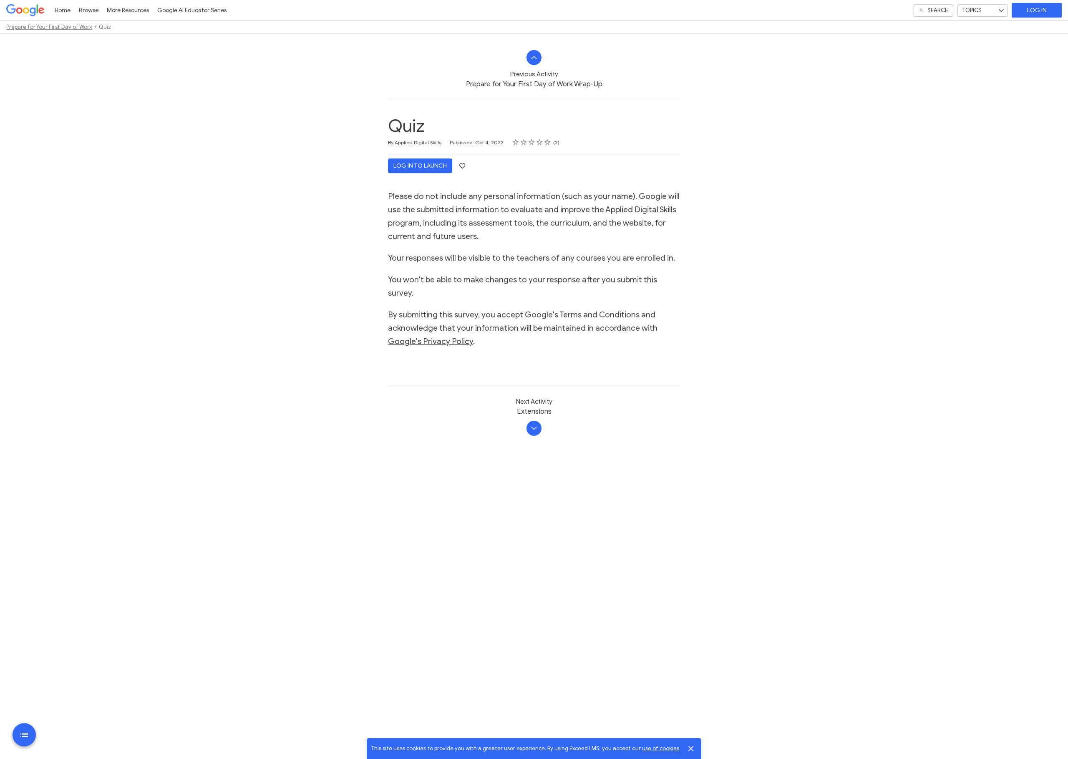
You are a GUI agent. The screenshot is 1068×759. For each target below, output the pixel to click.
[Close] (691, 748)
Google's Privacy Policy (430, 341)
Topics (972, 10)
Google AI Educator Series (192, 10)
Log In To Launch (420, 165)
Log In (1037, 10)
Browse (88, 10)
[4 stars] (540, 142)
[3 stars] (532, 142)
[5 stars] (548, 142)
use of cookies (660, 748)
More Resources (128, 10)
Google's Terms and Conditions (582, 314)
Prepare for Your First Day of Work (49, 26)
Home (63, 10)
